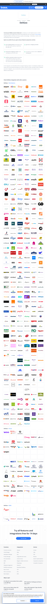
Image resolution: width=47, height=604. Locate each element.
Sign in (32, 7)
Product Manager (7, 556)
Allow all (37, 600)
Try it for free (38, 7)
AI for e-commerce (7, 571)
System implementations (38, 558)
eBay (18, 552)
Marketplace (12, 83)
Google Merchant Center (21, 556)
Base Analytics (6, 573)
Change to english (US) (18, 1)
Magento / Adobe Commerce (22, 560)
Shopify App (19, 563)
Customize (22, 600)
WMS (10, 505)
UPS (17, 569)
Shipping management (8, 565)
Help (34, 552)
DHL (18, 571)
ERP (4, 563)
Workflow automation (8, 567)
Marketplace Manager (8, 554)
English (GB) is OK (29, 1)
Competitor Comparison (38, 563)
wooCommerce (20, 558)
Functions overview (7, 550)
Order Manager (38, 34)
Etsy (17, 554)
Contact (34, 550)
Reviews (35, 556)
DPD (18, 573)
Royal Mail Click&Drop (21, 567)
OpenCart (19, 565)
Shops (10, 428)
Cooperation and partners (38, 560)
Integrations (24, 20)
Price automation (7, 558)
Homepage (19, 20)
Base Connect (6, 569)
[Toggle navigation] (45, 7)
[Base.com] (4, 8)
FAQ (34, 554)
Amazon (18, 550)
